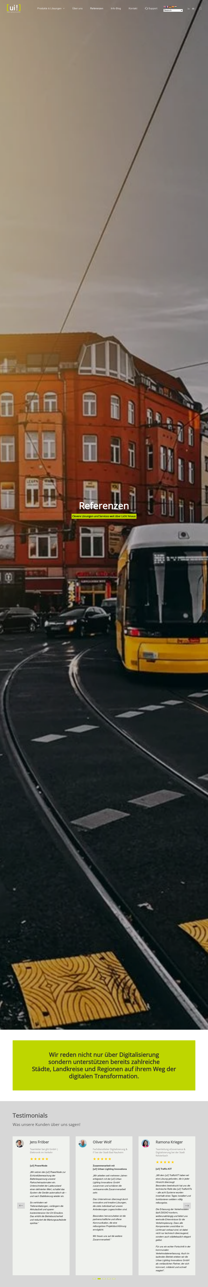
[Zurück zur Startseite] (13, 8)
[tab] (94, 1278)
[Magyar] (175, 6)
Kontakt (133, 8)
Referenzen (96, 8)
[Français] (167, 6)
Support (152, 8)
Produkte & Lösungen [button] (49, 8)
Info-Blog (116, 8)
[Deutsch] (170, 6)
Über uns (77, 8)
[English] (164, 6)
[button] (200, 8)
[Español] (173, 6)
